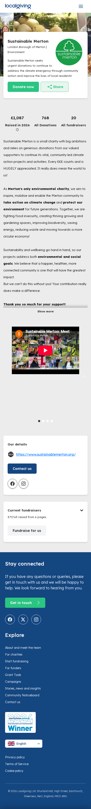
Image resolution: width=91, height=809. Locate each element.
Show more (45, 311)
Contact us (22, 468)
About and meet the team (23, 648)
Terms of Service (17, 764)
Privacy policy (15, 757)
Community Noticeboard (22, 695)
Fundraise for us (27, 530)
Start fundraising (16, 661)
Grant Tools (13, 675)
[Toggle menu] (81, 6)
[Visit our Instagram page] (36, 619)
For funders (13, 668)
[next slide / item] (85, 376)
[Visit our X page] (23, 619)
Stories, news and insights (23, 688)
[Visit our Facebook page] (10, 619)
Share (58, 87)
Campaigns (13, 682)
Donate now (23, 87)
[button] (17, 123)
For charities (13, 654)
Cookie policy (14, 771)
